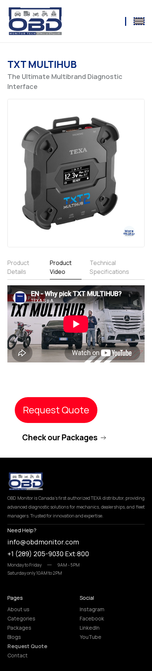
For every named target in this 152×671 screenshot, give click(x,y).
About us (18, 609)
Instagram (92, 609)
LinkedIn (90, 627)
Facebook (92, 618)
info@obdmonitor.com (43, 541)
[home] (35, 21)
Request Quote (56, 409)
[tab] (24, 268)
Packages (19, 627)
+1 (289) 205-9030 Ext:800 (48, 553)
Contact (17, 655)
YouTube (90, 636)
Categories (21, 618)
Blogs (14, 636)
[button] (139, 21)
